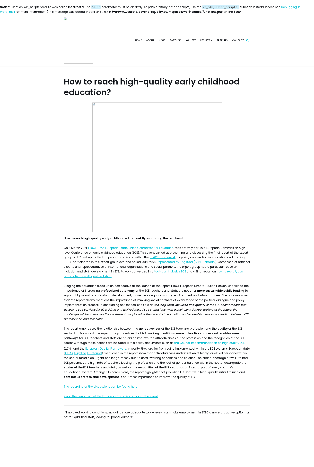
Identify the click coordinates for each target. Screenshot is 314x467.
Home (138, 40)
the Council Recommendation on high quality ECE (209, 343)
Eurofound (94, 353)
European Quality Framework (105, 349)
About (150, 40)
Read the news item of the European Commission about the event (111, 396)
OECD (69, 353)
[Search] (247, 40)
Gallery (191, 40)
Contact (238, 40)
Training (222, 40)
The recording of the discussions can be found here (100, 387)
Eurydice (80, 353)
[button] (211, 40)
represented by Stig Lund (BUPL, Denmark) (187, 262)
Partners (176, 40)
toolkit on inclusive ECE (170, 271)
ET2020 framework (162, 257)
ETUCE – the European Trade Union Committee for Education (130, 248)
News (162, 40)
